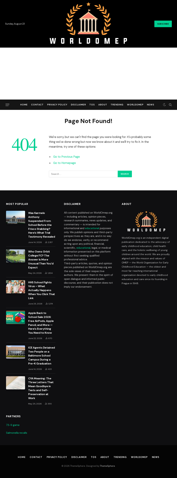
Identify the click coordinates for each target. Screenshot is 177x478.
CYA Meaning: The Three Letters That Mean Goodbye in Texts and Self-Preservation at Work (40, 388)
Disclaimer (78, 104)
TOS (92, 104)
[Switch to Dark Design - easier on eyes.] (164, 104)
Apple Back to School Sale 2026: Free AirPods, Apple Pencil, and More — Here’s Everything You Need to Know (41, 323)
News (150, 104)
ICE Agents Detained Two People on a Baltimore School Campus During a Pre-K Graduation (41, 355)
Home (24, 104)
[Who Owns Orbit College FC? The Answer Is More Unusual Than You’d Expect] (15, 256)
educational (92, 228)
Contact (37, 104)
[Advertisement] (88, 73)
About (102, 104)
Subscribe (163, 23)
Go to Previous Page (66, 157)
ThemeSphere (107, 466)
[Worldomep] (88, 24)
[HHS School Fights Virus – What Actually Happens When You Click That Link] (15, 286)
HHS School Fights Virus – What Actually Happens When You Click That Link (41, 290)
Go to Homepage (64, 163)
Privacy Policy (57, 104)
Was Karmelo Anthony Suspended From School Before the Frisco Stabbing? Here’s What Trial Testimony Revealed (41, 224)
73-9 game (13, 425)
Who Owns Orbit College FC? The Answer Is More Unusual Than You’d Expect (40, 259)
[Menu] (7, 104)
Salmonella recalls (16, 433)
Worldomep (135, 104)
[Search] (170, 105)
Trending (117, 104)
